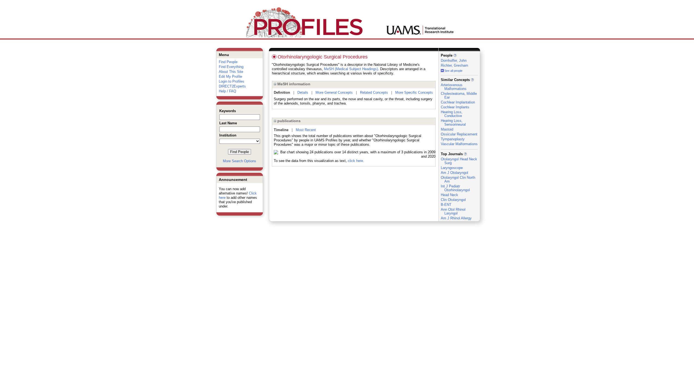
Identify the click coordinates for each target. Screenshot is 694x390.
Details (302, 92)
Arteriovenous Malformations (454, 87)
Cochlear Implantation (458, 102)
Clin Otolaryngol (453, 200)
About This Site (231, 72)
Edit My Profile (230, 76)
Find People (228, 62)
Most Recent (306, 130)
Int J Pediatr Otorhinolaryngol (455, 188)
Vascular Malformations (459, 144)
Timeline (281, 130)
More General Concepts (334, 92)
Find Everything (231, 67)
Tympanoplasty (453, 139)
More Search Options (239, 161)
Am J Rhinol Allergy (456, 218)
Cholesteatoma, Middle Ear (459, 95)
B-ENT (446, 205)
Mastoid (447, 129)
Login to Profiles (231, 81)
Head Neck (449, 195)
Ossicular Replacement (459, 134)
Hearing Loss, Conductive (451, 114)
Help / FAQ (227, 91)
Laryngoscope (452, 168)
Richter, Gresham (454, 65)
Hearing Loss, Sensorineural (453, 122)
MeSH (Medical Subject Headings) (351, 69)
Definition (282, 92)
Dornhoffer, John (454, 60)
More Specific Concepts (414, 92)
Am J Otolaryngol (454, 173)
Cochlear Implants (455, 107)
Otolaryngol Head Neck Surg (459, 161)
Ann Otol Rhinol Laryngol (453, 211)
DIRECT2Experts (232, 86)
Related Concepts (374, 92)
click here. (356, 161)
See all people (453, 70)
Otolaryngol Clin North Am (458, 179)
